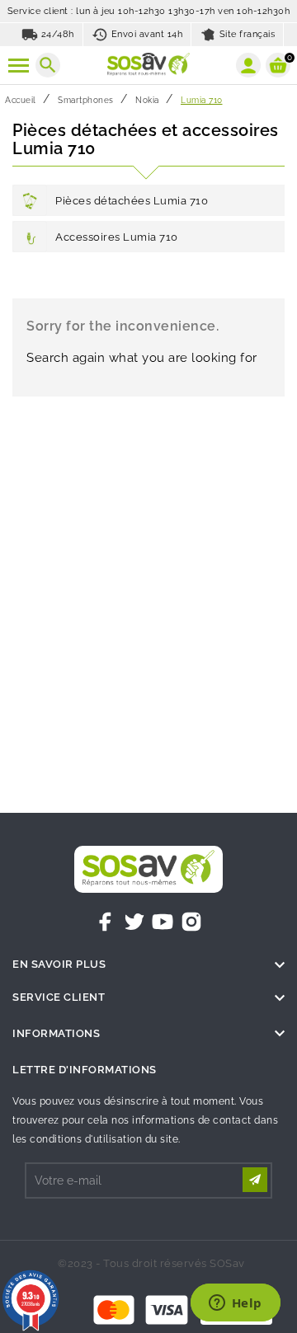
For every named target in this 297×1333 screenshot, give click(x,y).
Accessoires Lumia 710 (116, 237)
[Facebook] (105, 921)
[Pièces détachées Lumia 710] (29, 200)
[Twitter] (134, 921)
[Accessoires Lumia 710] (29, 236)
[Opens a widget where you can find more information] (235, 1304)
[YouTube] (162, 921)
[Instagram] (191, 921)
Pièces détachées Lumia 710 (131, 201)
